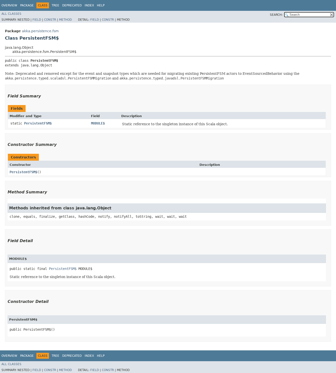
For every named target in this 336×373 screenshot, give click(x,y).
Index (89, 5)
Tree (55, 5)
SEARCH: (276, 14)
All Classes (11, 14)
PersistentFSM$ (38, 123)
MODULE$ (98, 123)
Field (36, 19)
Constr (50, 19)
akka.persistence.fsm (40, 31)
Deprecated (72, 5)
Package (27, 5)
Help (101, 5)
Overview (9, 5)
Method (65, 19)
